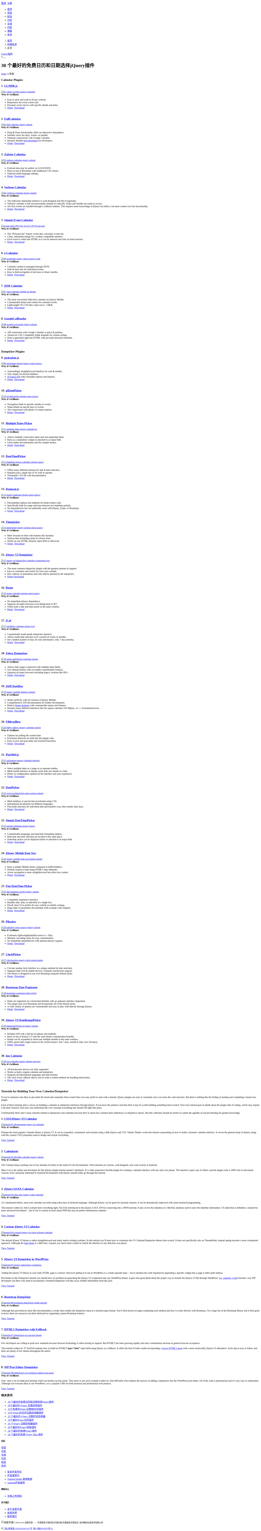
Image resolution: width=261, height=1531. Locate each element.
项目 (9, 13)
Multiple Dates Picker (19, 423)
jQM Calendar (13, 285)
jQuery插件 (7, 54)
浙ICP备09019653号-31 (43, 1528)
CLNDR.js (10, 85)
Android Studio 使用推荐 (19, 1479)
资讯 (9, 34)
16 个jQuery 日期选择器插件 (22, 1423)
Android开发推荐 (16, 1482)
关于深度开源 (14, 1509)
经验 (9, 16)
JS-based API (13, 376)
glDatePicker (14, 390)
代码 (9, 20)
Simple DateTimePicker (20, 820)
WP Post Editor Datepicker (21, 1367)
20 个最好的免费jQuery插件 (22, 1431)
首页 (9, 9)
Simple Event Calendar (18, 220)
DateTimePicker (16, 456)
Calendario (11, 1151)
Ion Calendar (14, 1055)
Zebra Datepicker (16, 653)
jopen (3, 74)
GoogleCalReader (15, 318)
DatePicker (12, 787)
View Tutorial (7, 1140)
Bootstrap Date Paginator (22, 987)
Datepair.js (12, 489)
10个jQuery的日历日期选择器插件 (25, 1412)
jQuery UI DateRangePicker (23, 1020)
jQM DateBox (14, 686)
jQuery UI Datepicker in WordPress (26, 1259)
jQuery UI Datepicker (19, 554)
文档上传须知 (14, 1496)
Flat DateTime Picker (19, 886)
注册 (9, 3)
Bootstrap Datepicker (17, 1296)
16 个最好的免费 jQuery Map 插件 (25, 1434)
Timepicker (13, 522)
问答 (9, 27)
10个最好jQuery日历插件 (20, 1420)
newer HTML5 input (172, 1348)
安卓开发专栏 (14, 1472)
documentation (31, 140)
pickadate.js (11, 357)
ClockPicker (13, 954)
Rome (9, 587)
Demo (10, 108)
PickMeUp (12, 754)
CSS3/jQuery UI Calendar (20, 1118)
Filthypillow (13, 721)
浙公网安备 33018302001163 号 (18, 1528)
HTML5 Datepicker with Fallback (25, 1329)
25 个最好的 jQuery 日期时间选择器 (26, 1416)
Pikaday (11, 921)
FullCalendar (12, 118)
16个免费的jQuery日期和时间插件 (25, 1409)
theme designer (22, 705)
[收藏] (4, 57)
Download (19, 108)
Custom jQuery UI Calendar (22, 1226)
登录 (3, 3)
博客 (9, 31)
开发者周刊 (13, 1475)
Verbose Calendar (15, 187)
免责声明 (12, 1513)
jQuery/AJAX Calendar (19, 1188)
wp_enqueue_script (228, 1278)
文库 (9, 24)
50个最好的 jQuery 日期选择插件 (24, 1405)
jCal (8, 620)
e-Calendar (11, 253)
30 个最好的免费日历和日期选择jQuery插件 (30, 1402)
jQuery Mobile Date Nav (21, 853)
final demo (29, 1243)
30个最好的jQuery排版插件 (21, 1427)
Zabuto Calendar (15, 154)
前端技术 (12, 44)
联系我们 (12, 1516)
